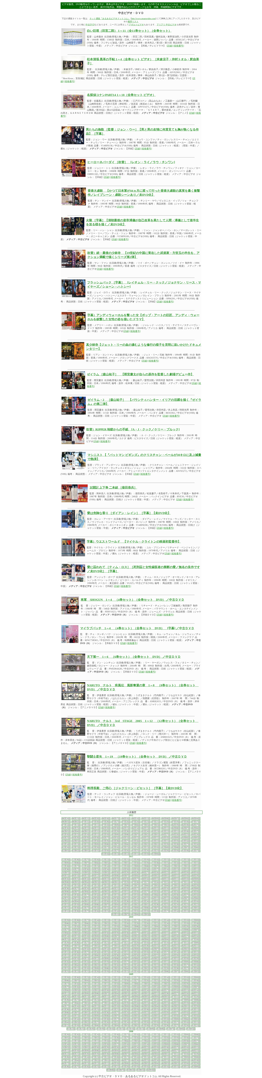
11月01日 (186, 866)
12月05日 (106, 863)
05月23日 (156, 831)
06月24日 (86, 889)
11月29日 (146, 863)
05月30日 (106, 831)
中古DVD (90, 24)
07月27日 (116, 822)
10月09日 (176, 987)
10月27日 (76, 869)
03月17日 (186, 902)
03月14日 (66, 844)
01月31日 (96, 851)
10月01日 (96, 933)
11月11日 (116, 866)
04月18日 (96, 838)
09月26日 (156, 873)
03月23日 (146, 841)
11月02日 (176, 866)
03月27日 (126, 841)
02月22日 (86, 848)
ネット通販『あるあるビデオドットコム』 (109, 18)
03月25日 (136, 902)
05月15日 (76, 835)
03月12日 (86, 844)
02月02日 (76, 851)
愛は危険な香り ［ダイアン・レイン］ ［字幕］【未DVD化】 (129, 513)
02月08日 (176, 848)
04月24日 (196, 835)
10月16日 (136, 987)
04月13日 (136, 838)
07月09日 (116, 825)
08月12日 (166, 879)
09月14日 (76, 876)
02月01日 (86, 851)
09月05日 (146, 876)
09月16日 (196, 873)
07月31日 (86, 822)
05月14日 (86, 835)
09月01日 (166, 876)
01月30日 (106, 851)
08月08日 (166, 819)
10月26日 (86, 869)
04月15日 (126, 898)
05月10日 (106, 835)
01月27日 (116, 851)
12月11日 (176, 978)
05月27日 (146, 892)
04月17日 (106, 838)
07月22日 (176, 882)
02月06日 (196, 848)
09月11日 (66, 994)
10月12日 (186, 869)
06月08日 (176, 828)
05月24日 (146, 831)
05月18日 (186, 831)
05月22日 (166, 831)
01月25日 (136, 851)
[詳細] (170, 46)
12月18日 (126, 978)
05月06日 (156, 895)
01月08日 (166, 972)
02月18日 (76, 908)
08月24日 (66, 819)
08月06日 (186, 819)
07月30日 (96, 822)
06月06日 (196, 828)
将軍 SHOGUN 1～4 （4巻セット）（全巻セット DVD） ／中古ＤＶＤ (132, 599)
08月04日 (196, 819)
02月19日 (166, 965)
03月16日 (186, 841)
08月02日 (76, 822)
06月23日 (96, 889)
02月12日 (76, 968)
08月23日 (76, 819)
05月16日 (66, 835)
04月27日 (166, 835)
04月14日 (126, 838)
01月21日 (126, 911)
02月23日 (76, 848)
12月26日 (96, 860)
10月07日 (66, 873)
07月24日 (136, 822)
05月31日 (96, 831)
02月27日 (186, 844)
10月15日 (146, 930)
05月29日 (116, 831)
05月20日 (196, 892)
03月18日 (176, 902)
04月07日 (186, 898)
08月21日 (86, 819)
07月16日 (146, 943)
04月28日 (176, 895)
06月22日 (86, 828)
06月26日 (66, 828)
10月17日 (156, 869)
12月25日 (86, 978)
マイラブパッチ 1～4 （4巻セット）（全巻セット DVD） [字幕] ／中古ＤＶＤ (137, 628)
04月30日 (106, 956)
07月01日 (176, 886)
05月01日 (156, 835)
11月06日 (136, 984)
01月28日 (76, 911)
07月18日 (186, 822)
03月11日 (166, 962)
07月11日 (96, 825)
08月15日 (156, 879)
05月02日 (146, 835)
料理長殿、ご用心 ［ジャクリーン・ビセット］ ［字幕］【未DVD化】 (135, 788)
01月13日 (116, 854)
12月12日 (196, 860)
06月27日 (196, 825)
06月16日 (146, 889)
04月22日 (76, 898)
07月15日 (76, 886)
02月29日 (166, 844)
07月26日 (126, 822)
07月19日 (176, 822)
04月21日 (86, 898)
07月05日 (146, 825)
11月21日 (196, 863)
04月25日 (186, 835)
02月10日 (156, 848)
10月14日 (166, 869)
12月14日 (176, 860)
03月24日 (146, 902)
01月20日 (166, 851)
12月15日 (166, 860)
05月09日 (116, 835)
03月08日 (106, 844)
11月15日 (96, 866)
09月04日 (116, 994)
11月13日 (86, 984)
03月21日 (166, 841)
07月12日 (86, 825)
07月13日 (76, 825)
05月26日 (156, 892)
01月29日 (166, 968)
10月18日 (146, 869)
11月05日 (146, 927)
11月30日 (136, 863)
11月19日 (186, 923)
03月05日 (136, 844)
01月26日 (126, 851)
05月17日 (196, 831)
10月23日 (86, 987)
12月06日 (96, 863)
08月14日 (136, 819)
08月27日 (186, 936)
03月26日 (136, 841)
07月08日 (126, 886)
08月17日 (116, 819)
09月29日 (126, 873)
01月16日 (106, 854)
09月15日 (66, 876)
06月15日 (126, 828)
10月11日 (196, 869)
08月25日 (76, 879)
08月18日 (106, 819)
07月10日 (106, 825)
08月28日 (166, 994)
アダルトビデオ (136, 24)
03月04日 (116, 905)
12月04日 (86, 981)
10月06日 (76, 873)
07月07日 (126, 825)
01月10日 (146, 854)
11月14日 (106, 866)
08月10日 (186, 879)
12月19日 (146, 860)
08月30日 (186, 876)
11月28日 (156, 863)
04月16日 (116, 838)
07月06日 (136, 825)
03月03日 (126, 905)
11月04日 (166, 866)
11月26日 (146, 923)
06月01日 (86, 831)
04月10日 (166, 838)
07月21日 (156, 822)
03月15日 (196, 841)
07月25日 (166, 882)
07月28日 (106, 822)
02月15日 (126, 848)
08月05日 (76, 882)
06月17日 (136, 889)
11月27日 (136, 981)
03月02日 (146, 844)
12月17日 (136, 920)
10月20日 (126, 869)
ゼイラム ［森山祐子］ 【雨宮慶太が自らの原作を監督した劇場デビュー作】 (140, 374)
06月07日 (186, 828)
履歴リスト (133, 21)
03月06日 (126, 844)
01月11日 (136, 854)
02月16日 (116, 848)
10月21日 (116, 869)
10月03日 (106, 873)
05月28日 (126, 831)
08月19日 (116, 879)
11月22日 (186, 863)
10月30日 (176, 984)
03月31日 (96, 902)
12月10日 (186, 920)
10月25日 (96, 869)
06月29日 (176, 825)
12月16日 (156, 860)
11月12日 (96, 927)
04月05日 (196, 838)
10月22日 (96, 930)
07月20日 (166, 822)
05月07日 (136, 835)
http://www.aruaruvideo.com (143, 18)
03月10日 (76, 905)
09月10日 (86, 936)
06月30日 (186, 886)
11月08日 (146, 866)
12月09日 (66, 863)
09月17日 (176, 933)
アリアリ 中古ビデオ (166, 24)
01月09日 (151, 1029)
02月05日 (116, 968)
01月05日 (146, 914)
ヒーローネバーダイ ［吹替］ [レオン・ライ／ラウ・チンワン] (131, 162)
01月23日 (156, 851)
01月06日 (156, 854)
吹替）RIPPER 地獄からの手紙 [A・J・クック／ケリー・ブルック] (133, 429)
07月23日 (146, 822)
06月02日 (106, 892)
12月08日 (76, 863)
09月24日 (146, 933)
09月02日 (156, 876)
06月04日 (76, 831)
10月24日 (106, 869)
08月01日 (116, 882)
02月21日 (66, 908)
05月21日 (176, 831)
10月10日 (156, 1044)
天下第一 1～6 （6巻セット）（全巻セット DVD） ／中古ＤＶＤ (134, 656)
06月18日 (116, 828)
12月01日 (126, 863)
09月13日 (86, 876)
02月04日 (166, 908)
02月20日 (96, 848)
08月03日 (66, 822)
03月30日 (96, 841)
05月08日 (126, 835)
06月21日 (96, 828)
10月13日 (176, 869)
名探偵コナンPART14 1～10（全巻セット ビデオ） (121, 95)
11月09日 (136, 866)
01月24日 (146, 851)
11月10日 (126, 866)
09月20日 (186, 873)
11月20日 (176, 981)
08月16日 (126, 819)
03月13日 (76, 844)
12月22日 (106, 860)
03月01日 (156, 844)
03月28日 (116, 841)
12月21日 (116, 860)
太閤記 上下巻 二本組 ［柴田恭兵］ (113, 487)
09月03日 (136, 936)
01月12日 (126, 854)
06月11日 (166, 828)
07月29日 (126, 882)
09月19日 (156, 1048)
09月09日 (106, 876)
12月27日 (86, 860)
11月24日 (176, 863)
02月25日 (166, 905)
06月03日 (96, 892)
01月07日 (126, 914)
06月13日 (146, 828)
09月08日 (116, 876)
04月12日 (146, 838)
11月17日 (76, 866)
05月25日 (136, 831)
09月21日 (176, 873)
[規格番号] (178, 46)
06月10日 (186, 889)
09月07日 (126, 876)
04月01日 (86, 902)
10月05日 (86, 873)
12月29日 (66, 860)
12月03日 (96, 923)
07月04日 (166, 886)
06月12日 (156, 828)
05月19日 (66, 895)
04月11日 (156, 838)
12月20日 (136, 860)
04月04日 (66, 841)
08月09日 (156, 819)
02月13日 (146, 848)
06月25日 (76, 828)
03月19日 (176, 841)
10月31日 (196, 866)
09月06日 (136, 876)
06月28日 (186, 825)
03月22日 (156, 841)
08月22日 (106, 879)
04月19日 (86, 838)
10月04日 (96, 873)
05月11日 (96, 835)
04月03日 (76, 841)
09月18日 (156, 990)
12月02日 (116, 863)
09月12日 (96, 876)
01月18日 (186, 851)
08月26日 (66, 879)
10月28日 (66, 869)
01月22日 (76, 972)
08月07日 (176, 819)
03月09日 (96, 844)
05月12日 (116, 895)
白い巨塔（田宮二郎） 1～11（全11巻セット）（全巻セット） (129, 30)
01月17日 (196, 851)
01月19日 (176, 851)
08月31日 (176, 876)
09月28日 (136, 873)
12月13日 (186, 860)
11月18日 (66, 866)
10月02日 (86, 990)
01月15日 (126, 972)
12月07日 (86, 863)
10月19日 (136, 869)
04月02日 (86, 841)
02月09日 (166, 848)
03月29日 (106, 841)
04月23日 (66, 838)
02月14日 (136, 848)
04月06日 (186, 838)
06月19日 (186, 1003)
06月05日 (66, 831)
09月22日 (166, 873)
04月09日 (176, 838)
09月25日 (136, 990)
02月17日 (106, 848)
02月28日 (176, 844)
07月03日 (156, 825)
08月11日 (176, 879)
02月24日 (66, 848)
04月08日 (176, 898)
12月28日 (76, 860)
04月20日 (76, 838)
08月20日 (96, 819)
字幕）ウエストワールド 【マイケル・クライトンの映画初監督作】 (134, 541)
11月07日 (156, 866)
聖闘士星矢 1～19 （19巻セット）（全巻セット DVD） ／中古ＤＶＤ (137, 756)
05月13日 (106, 895)
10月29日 (186, 927)
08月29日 (196, 876)
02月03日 (66, 851)
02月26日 (196, 844)
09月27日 (146, 873)
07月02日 (166, 825)
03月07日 (116, 844)
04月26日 (176, 835)
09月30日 (116, 873)
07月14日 (66, 825)
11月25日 (166, 863)
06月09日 (196, 889)
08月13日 (146, 819)
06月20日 (106, 828)
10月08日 (186, 930)
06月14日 (136, 828)
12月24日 (96, 920)
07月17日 (196, 822)
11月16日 (86, 866)
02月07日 (186, 848)
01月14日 (176, 911)
